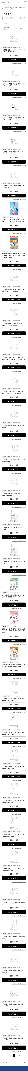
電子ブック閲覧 (14, 55)
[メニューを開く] (25, 2)
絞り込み (6, 23)
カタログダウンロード (14, 60)
